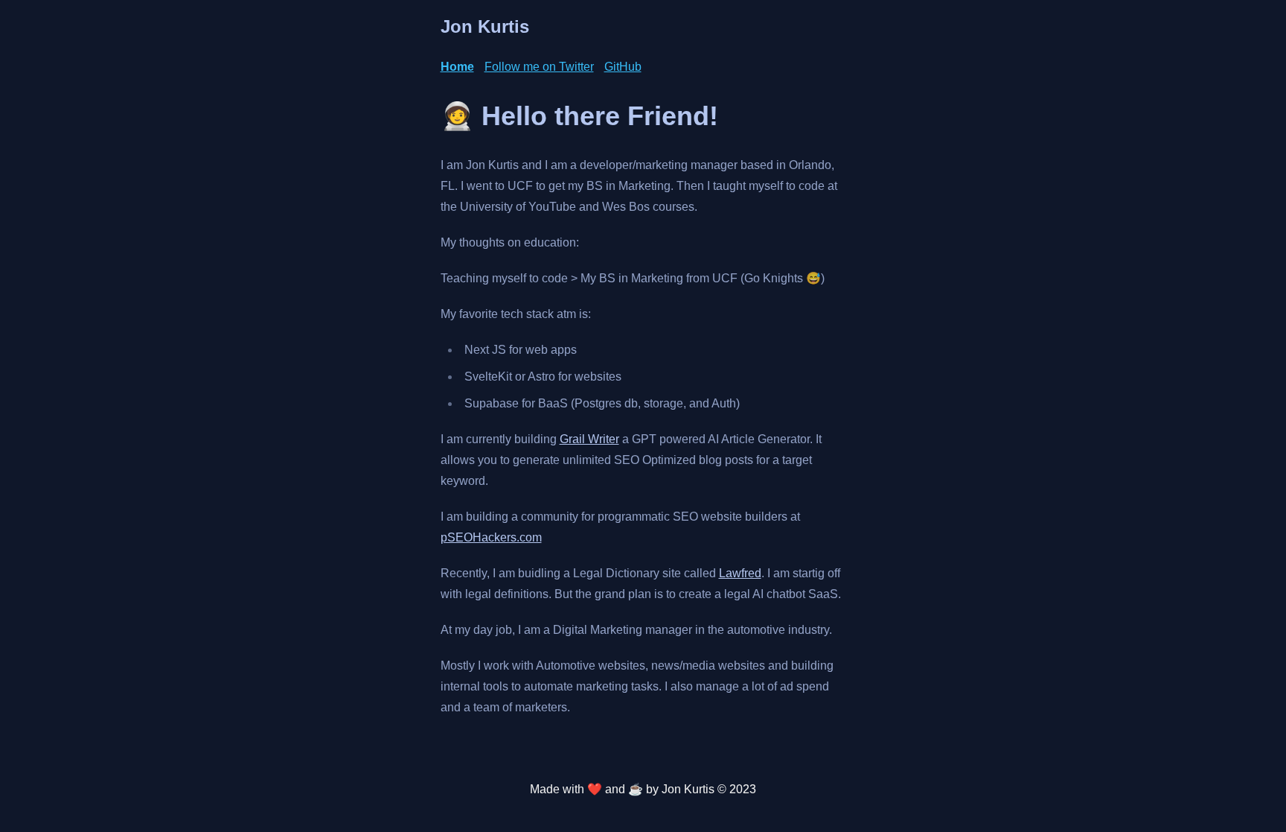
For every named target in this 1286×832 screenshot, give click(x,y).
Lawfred (740, 573)
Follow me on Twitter (539, 66)
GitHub (623, 66)
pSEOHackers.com (491, 537)
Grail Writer (589, 439)
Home (457, 66)
